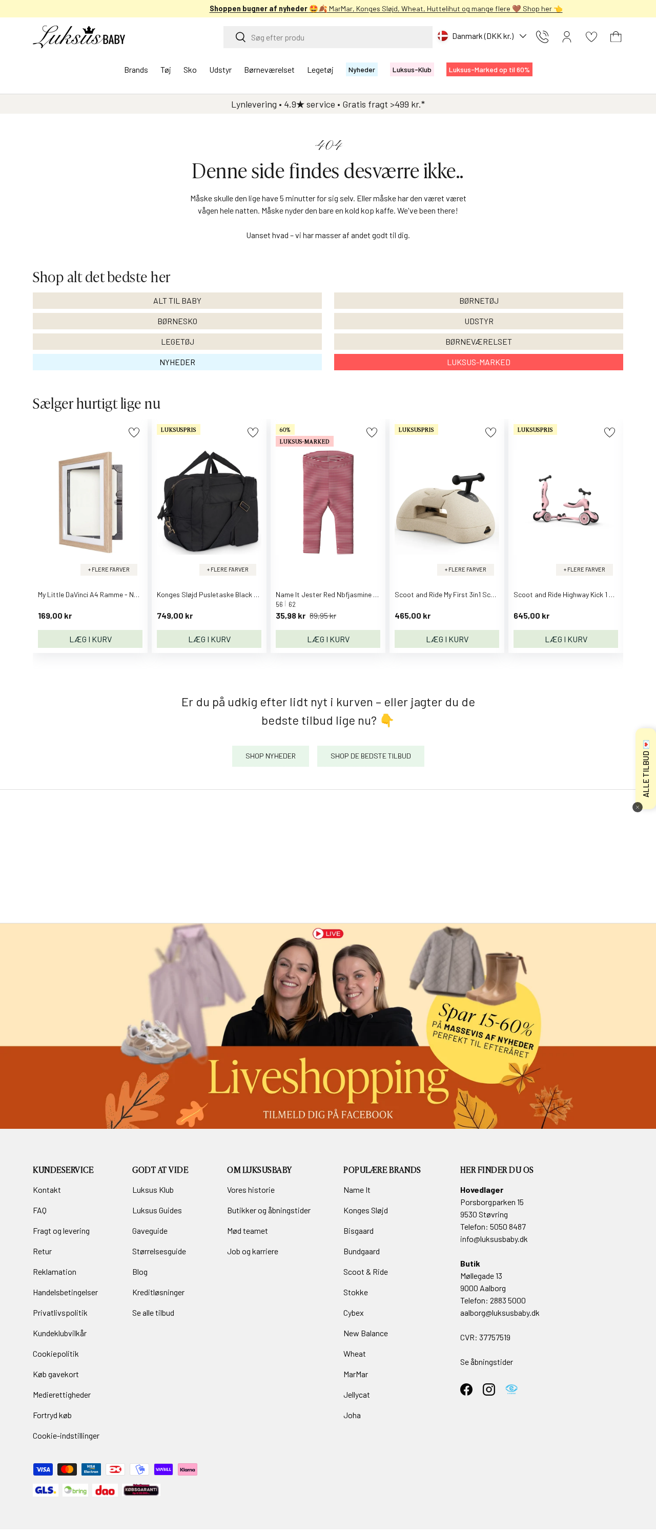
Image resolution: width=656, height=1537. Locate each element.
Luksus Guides (157, 1210)
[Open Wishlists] (591, 37)
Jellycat (356, 1394)
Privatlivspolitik (60, 1312)
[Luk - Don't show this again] (637, 807)
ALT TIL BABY (177, 300)
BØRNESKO (177, 321)
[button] (616, 37)
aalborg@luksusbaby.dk (500, 1312)
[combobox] (328, 37)
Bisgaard (358, 1230)
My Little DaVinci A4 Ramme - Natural (95, 594)
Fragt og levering (61, 1230)
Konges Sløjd (365, 1210)
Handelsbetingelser (65, 1292)
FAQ (40, 1210)
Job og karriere (252, 1251)
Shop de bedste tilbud (371, 755)
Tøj (165, 69)
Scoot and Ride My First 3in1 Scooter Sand (460, 594)
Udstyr (220, 69)
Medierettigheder (62, 1394)
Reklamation (54, 1271)
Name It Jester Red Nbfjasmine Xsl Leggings (344, 594)
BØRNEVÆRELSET (478, 341)
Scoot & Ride (365, 1271)
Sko (190, 69)
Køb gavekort (56, 1374)
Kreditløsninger (158, 1292)
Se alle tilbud (153, 1312)
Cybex (353, 1312)
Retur (42, 1251)
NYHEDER (177, 362)
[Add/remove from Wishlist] (134, 432)
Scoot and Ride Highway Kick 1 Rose (569, 594)
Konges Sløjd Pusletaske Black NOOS (214, 594)
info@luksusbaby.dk (494, 1239)
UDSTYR (479, 321)
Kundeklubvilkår (60, 1333)
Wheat (354, 1353)
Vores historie (251, 1189)
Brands (136, 69)
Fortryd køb (52, 1415)
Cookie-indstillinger (66, 1435)
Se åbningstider (486, 1361)
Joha (352, 1415)
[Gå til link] (328, 1025)
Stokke (355, 1292)
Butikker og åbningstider (269, 1210)
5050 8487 (508, 1226)
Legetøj (320, 69)
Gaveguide (150, 1230)
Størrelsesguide (159, 1251)
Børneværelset (269, 69)
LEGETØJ (177, 341)
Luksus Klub (153, 1189)
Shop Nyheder (270, 755)
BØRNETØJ (479, 300)
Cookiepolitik (56, 1353)
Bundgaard (361, 1251)
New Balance (365, 1333)
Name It (357, 1189)
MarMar (355, 1374)
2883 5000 (508, 1300)
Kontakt (47, 1189)
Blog (140, 1271)
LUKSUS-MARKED (478, 362)
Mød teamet (247, 1230)
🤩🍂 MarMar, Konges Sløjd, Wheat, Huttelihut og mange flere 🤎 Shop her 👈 (328, 8)
